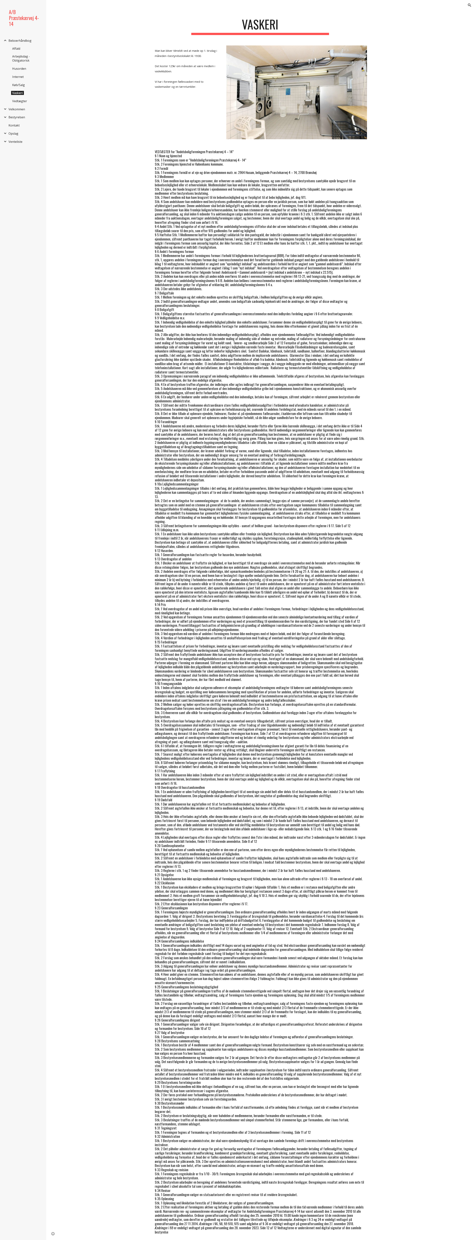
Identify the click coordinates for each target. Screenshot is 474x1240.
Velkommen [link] (17, 109)
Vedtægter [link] (19, 101)
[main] (260, 26)
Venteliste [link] (15, 142)
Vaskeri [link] (17, 93)
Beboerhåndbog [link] (20, 41)
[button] (469, 5)
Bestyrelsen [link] (17, 117)
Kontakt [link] (14, 125)
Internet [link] (18, 77)
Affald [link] (16, 49)
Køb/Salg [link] (18, 85)
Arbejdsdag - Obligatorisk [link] (21, 58)
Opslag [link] (13, 133)
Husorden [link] (19, 69)
